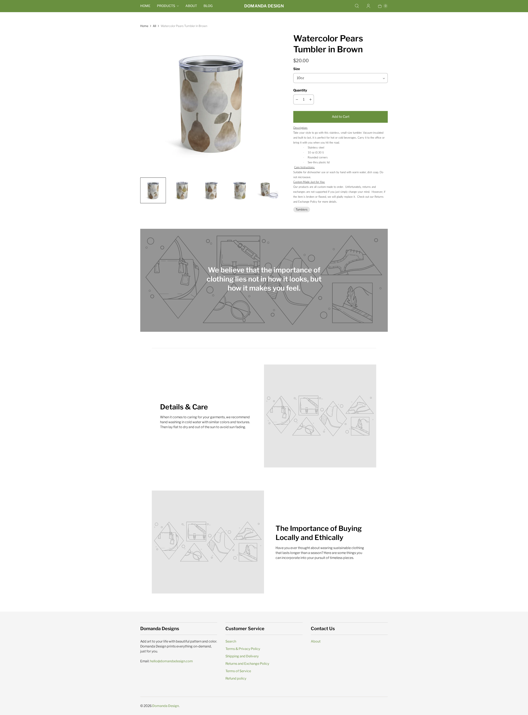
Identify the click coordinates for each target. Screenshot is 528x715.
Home (145, 6)
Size (296, 69)
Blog (208, 6)
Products (166, 6)
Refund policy (235, 678)
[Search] (357, 6)
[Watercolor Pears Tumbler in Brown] (211, 103)
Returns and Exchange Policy (247, 664)
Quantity (300, 90)
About (191, 6)
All (154, 26)
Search (230, 641)
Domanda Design (165, 706)
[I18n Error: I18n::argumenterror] (153, 190)
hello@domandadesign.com (171, 661)
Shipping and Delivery (242, 656)
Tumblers (302, 209)
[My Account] (368, 6)
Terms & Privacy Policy (242, 649)
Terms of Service (238, 671)
